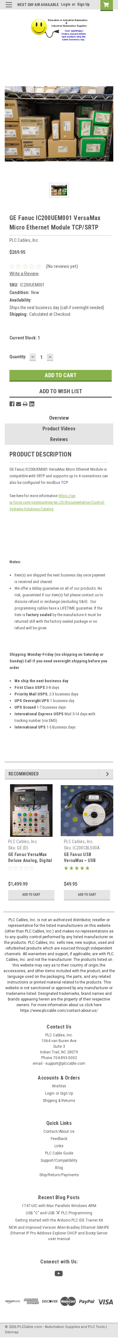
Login (65, 4)
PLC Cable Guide (59, 1153)
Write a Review (24, 273)
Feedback (59, 1139)
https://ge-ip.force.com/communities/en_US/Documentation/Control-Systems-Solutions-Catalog (57, 502)
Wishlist (59, 1086)
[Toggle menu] (8, 8)
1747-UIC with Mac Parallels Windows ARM (59, 1206)
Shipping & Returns (59, 1100)
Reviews (59, 439)
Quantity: (17, 356)
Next (108, 774)
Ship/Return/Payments (59, 1175)
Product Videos (59, 429)
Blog (59, 1167)
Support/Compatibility (59, 1160)
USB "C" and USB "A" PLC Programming (59, 1213)
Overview (59, 418)
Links (59, 1146)
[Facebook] (11, 403)
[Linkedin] (31, 403)
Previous (99, 774)
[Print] (25, 403)
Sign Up (83, 4)
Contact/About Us (59, 1131)
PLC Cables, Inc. (23, 841)
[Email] (18, 403)
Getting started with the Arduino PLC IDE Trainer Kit (59, 1220)
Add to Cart (31, 894)
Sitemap (12, 1332)
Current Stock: (24, 337)
